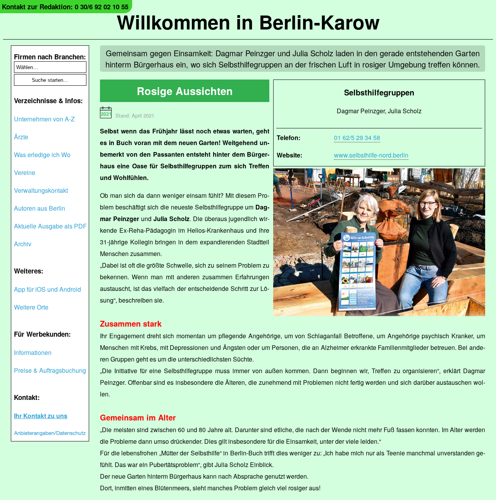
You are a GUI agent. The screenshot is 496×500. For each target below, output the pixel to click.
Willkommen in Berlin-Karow (248, 21)
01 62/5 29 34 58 (357, 137)
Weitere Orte (31, 307)
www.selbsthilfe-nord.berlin (371, 155)
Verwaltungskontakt (41, 190)
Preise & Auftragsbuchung (50, 370)
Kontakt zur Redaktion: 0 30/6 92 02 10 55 (65, 6)
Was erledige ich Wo (42, 154)
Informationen (33, 352)
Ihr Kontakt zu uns (40, 415)
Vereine (24, 172)
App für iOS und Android (47, 289)
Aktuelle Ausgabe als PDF (50, 225)
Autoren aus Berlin (39, 208)
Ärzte (21, 136)
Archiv (22, 243)
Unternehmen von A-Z (44, 118)
